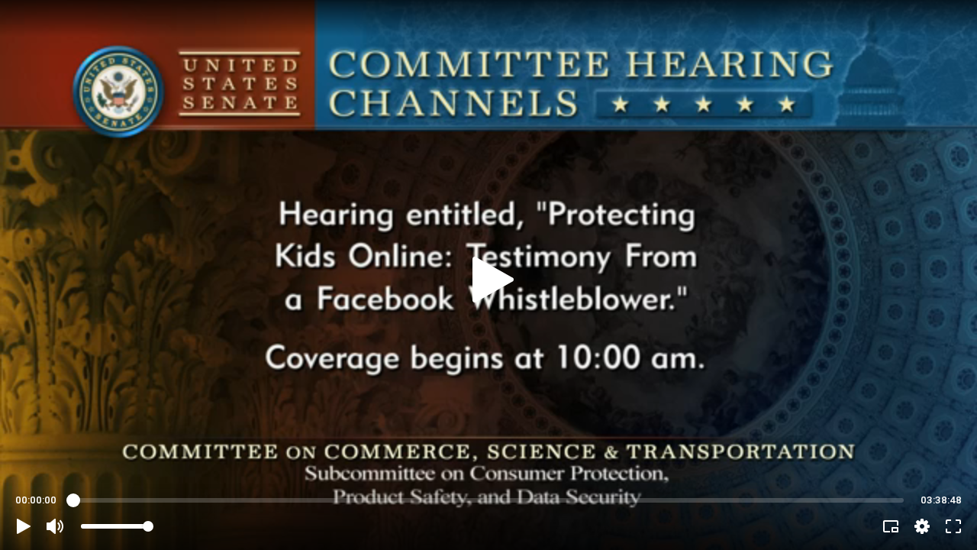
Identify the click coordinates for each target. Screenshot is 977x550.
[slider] (488, 500)
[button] (23, 526)
